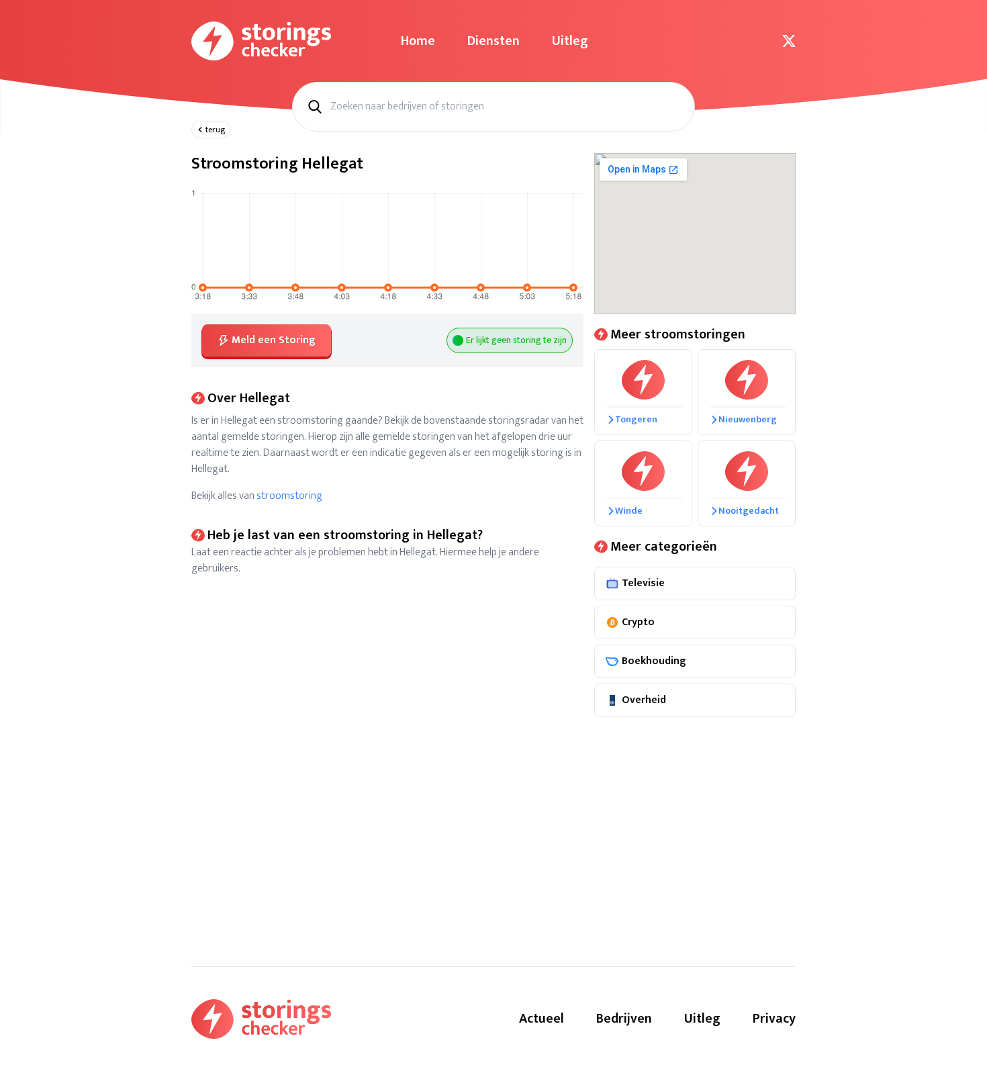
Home (418, 41)
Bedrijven (624, 1018)
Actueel (541, 1018)
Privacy (774, 1018)
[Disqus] (387, 745)
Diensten (493, 41)
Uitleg (570, 41)
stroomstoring (289, 496)
